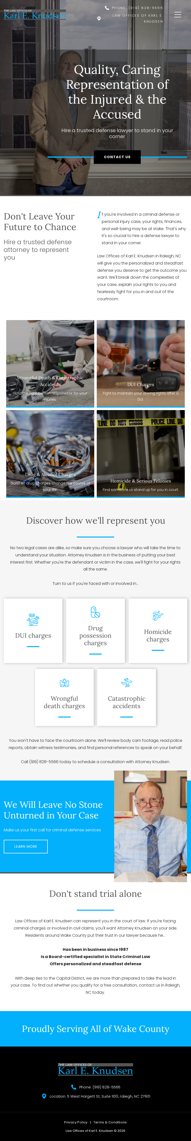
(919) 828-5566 (146, 7)
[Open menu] (178, 14)
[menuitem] (76, 1122)
